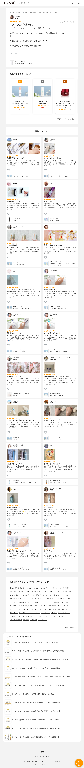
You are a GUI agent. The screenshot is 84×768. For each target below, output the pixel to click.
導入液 (22, 588)
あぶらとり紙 (67, 598)
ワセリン (54, 613)
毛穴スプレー (67, 591)
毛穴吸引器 (33, 620)
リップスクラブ (31, 598)
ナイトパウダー (50, 588)
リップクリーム (20, 598)
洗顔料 (67, 588)
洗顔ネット (36, 606)
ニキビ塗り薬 (25, 616)
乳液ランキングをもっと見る (65, 119)
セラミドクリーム (15, 609)
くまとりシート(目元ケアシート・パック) (49, 598)
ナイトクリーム (45, 613)
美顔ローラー (34, 616)
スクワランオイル (48, 609)
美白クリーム (66, 606)
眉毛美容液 (31, 595)
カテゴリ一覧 (37, 756)
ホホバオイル (38, 609)
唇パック (12, 598)
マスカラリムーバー (30, 591)
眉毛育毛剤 (38, 595)
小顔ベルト (26, 620)
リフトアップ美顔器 (16, 620)
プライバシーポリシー (45, 761)
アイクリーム (23, 595)
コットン (12, 602)
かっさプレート (42, 620)
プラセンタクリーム (27, 609)
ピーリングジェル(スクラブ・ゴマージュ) (49, 591)
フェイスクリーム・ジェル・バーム (29, 613)
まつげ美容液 (14, 595)
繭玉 (49, 606)
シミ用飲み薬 (20, 602)
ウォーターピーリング (56, 616)
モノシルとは (46, 756)
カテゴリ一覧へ (69, 627)
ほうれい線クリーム (64, 613)
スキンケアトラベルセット (33, 602)
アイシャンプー (47, 595)
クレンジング (60, 588)
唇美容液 (56, 595)
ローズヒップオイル (61, 609)
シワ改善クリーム (15, 616)
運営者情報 (27, 761)
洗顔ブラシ (44, 606)
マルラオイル (14, 613)
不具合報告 (57, 761)
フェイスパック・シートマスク (60, 602)
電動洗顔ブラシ (56, 606)
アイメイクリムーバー (16, 591)
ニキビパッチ (46, 602)
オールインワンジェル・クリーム (35, 588)
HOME (42, 752)
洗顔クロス (28, 606)
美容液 (17, 588)
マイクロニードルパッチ (17, 606)
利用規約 (34, 761)
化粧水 (12, 588)
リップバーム (64, 595)
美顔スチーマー (44, 616)
